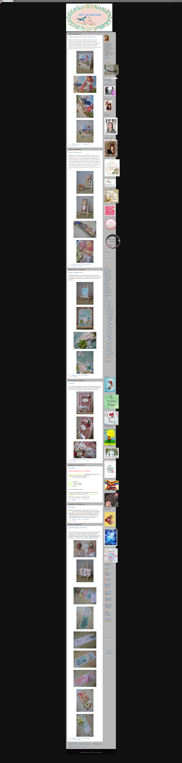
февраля (109, 353)
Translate (109, 81)
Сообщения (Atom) (81, 746)
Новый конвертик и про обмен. (78, 527)
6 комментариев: (86, 144)
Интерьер (107, 273)
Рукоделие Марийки (107, 573)
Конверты (75, 739)
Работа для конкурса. (75, 152)
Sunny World (108, 579)
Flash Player (109, 650)
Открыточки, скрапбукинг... (108, 599)
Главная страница (84, 744)
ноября (109, 311)
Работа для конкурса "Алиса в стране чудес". (82, 37)
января (109, 355)
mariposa (71, 477)
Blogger (100, 752)
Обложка (107, 284)
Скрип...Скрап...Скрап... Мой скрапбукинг (108, 605)
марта (108, 351)
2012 (107, 304)
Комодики (107, 275)
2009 (107, 357)
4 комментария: (86, 375)
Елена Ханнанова (80, 474)
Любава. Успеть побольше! (107, 612)
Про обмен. (72, 468)
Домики (106, 272)
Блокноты (107, 270)
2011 (107, 306)
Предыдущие (97, 744)
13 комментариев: (86, 459)
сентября (109, 315)
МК (105, 282)
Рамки (106, 293)
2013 (107, 302)
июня (108, 345)
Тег (105, 297)
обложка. (107, 285)
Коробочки (75, 265)
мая (108, 347)
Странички (107, 295)
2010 (107, 308)
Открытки (75, 145)
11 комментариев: (86, 738)
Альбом (106, 268)
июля (108, 343)
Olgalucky (108, 41)
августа (109, 341)
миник (106, 280)
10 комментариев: (86, 264)
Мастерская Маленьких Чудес (108, 585)
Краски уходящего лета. (76, 272)
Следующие (72, 744)
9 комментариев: (86, 498)
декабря (109, 309)
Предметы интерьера (107, 291)
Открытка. (72, 383)
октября (109, 313)
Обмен (74, 500)
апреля (109, 349)
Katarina (70, 481)
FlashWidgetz (108, 653)
